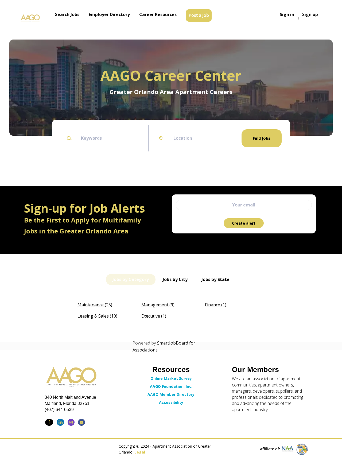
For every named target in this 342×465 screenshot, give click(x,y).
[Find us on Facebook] (49, 422)
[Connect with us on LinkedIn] (60, 422)
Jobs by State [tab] (215, 279)
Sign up (310, 14)
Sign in (287, 14)
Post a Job (199, 15)
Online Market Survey (171, 378)
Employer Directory (109, 14)
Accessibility (171, 402)
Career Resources (158, 14)
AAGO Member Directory (171, 394)
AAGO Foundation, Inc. (171, 386)
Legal (139, 452)
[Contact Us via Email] (81, 422)
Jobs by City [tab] (175, 279)
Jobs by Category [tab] (130, 279)
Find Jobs (261, 138)
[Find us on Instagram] (71, 422)
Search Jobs (67, 14)
